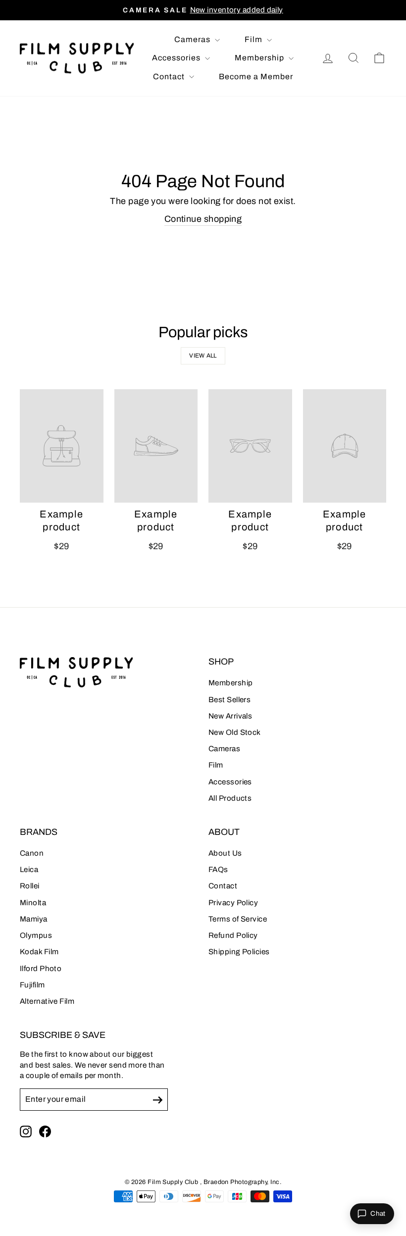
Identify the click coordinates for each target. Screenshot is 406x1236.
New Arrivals (230, 716)
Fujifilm (32, 985)
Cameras (193, 39)
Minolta (33, 903)
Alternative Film (47, 1001)
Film (254, 39)
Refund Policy (233, 935)
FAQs (218, 870)
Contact (170, 76)
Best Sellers (229, 700)
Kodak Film (39, 952)
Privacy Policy (233, 903)
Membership (260, 57)
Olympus (36, 935)
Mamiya (34, 919)
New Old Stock (234, 732)
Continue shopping (203, 219)
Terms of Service (237, 919)
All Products (230, 798)
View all (202, 355)
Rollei (30, 886)
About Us (225, 853)
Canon (32, 853)
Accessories (177, 57)
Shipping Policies (239, 952)
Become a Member (256, 76)
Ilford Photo (40, 969)
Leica (29, 870)
